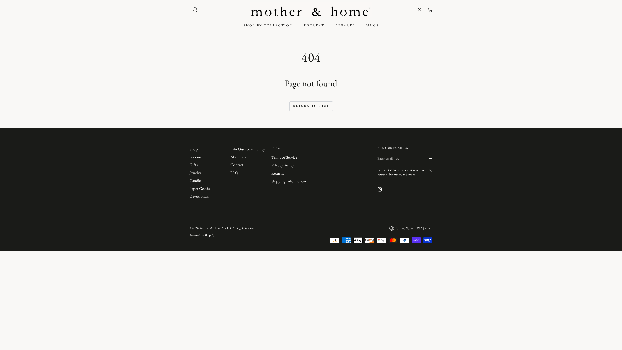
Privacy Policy (282, 165)
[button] (195, 9)
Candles (196, 180)
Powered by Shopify (202, 235)
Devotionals (199, 196)
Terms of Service (284, 157)
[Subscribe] (430, 158)
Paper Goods (200, 188)
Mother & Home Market (215, 228)
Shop (194, 149)
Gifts (194, 164)
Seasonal (196, 156)
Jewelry (195, 172)
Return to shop (311, 106)
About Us (238, 156)
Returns (277, 173)
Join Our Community (247, 149)
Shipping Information (288, 181)
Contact (236, 164)
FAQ (234, 172)
